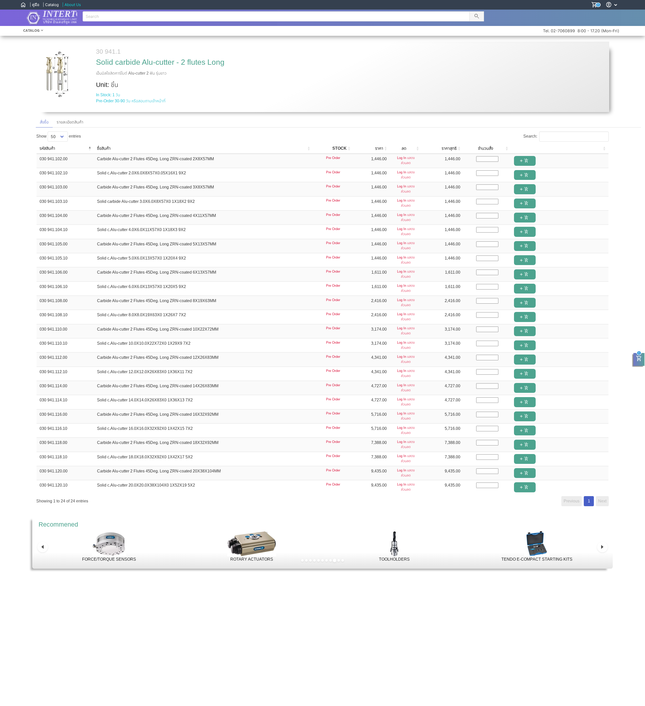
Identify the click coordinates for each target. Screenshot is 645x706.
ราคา (379, 148)
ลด (404, 148)
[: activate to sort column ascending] (559, 148)
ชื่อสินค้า (104, 148)
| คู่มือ (34, 4)
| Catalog (51, 4)
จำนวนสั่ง (485, 148)
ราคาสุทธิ (449, 148)
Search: (530, 136)
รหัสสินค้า (47, 148)
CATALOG (31, 30)
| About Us (71, 4)
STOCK (339, 148)
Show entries (58, 136)
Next (602, 501)
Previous (571, 501)
